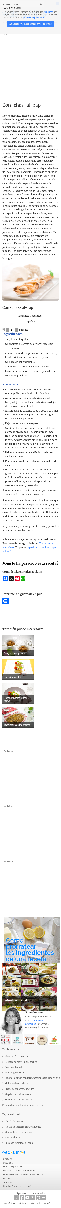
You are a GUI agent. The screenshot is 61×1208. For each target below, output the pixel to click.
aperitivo (33, 547)
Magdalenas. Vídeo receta (18, 1094)
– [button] (7, 329)
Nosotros (7, 1159)
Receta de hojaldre (14, 1067)
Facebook (22, 1197)
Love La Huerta (54, 1039)
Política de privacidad (13, 1166)
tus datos (48, 12)
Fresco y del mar (17, 1039)
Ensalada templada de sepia (19, 1143)
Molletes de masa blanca (17, 1083)
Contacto (7, 1182)
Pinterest (38, 1197)
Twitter (32, 1197)
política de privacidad (34, 18)
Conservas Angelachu (42, 1039)
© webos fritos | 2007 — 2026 (17, 1186)
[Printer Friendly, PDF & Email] (5, 603)
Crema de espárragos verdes (19, 1089)
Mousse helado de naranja (18, 1132)
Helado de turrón (14, 1121)
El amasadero (30, 1039)
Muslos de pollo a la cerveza (19, 1099)
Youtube (27, 1197)
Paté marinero (12, 1137)
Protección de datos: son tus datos (19, 1170)
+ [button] (16, 329)
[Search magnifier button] (41, 4)
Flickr (43, 1197)
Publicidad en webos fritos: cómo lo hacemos (24, 1174)
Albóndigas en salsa (15, 1072)
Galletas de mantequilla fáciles (21, 1062)
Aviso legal (8, 1163)
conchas (44, 547)
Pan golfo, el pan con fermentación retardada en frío (32, 1078)
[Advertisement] (30, 66)
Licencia (7, 1178)
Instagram (16, 1197)
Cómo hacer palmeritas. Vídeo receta (24, 1105)
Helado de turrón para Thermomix (23, 1126)
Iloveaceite (5, 1039)
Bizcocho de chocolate (16, 1056)
